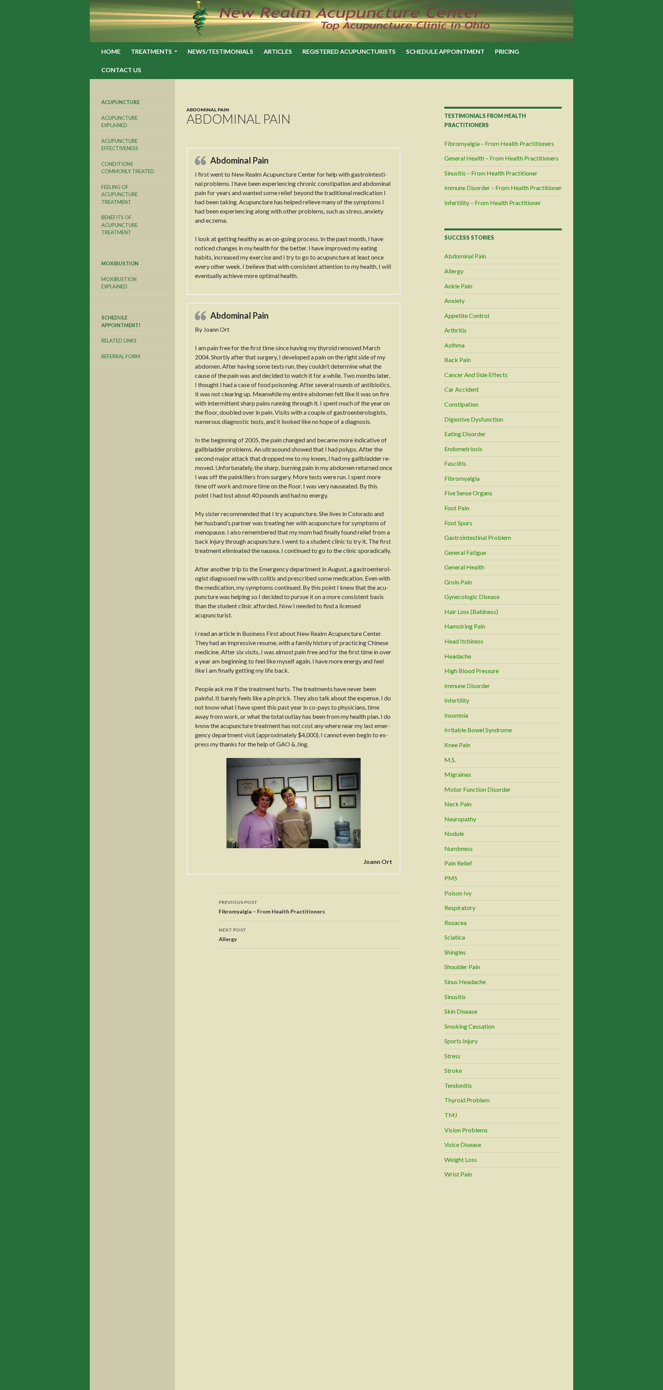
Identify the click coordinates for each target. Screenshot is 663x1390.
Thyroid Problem (467, 1100)
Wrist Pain (458, 1174)
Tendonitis (458, 1085)
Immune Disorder (467, 685)
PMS (450, 878)
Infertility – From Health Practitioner (492, 202)
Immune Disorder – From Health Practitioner (503, 187)
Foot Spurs (458, 522)
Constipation (461, 404)
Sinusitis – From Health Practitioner (491, 173)
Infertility (456, 700)
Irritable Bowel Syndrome (478, 729)
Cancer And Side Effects (476, 374)
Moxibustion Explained (119, 283)
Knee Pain (457, 744)
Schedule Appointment (445, 51)
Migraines (457, 774)
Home (110, 51)
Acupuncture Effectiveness (119, 145)
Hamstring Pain (464, 626)
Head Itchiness (463, 641)
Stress (452, 1055)
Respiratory (459, 907)
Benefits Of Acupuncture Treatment (119, 224)
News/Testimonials (220, 51)
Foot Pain (456, 507)
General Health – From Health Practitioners (501, 158)
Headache (457, 656)
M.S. (450, 759)
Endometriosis (463, 448)
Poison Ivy (458, 893)
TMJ (450, 1115)
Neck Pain (458, 804)
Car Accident (461, 389)
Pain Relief (458, 863)
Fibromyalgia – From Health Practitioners (272, 907)
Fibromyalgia (462, 478)
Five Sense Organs (468, 492)
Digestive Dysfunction (473, 419)
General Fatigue (465, 552)
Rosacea (455, 922)
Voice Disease (462, 1144)
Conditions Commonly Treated (127, 168)
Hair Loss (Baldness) (471, 611)
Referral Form (120, 356)
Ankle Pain (458, 286)
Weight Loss (460, 1159)
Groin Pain (458, 582)
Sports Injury (461, 1040)
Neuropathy (460, 818)
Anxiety (454, 300)
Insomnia (456, 715)
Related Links (119, 341)
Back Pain (457, 359)
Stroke (453, 1070)
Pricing (507, 51)
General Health (464, 567)
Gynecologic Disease (472, 596)
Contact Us (121, 69)
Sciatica (454, 937)
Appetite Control (466, 315)
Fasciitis (455, 463)
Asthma (454, 345)
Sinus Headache (465, 981)
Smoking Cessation (469, 1026)
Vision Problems (466, 1130)
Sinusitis (455, 996)
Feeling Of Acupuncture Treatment (119, 194)
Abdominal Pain (207, 110)
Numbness (458, 848)
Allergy (232, 934)
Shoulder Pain (462, 966)
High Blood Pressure (471, 670)
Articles (278, 51)
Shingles (455, 952)
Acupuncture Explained (119, 122)
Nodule (454, 833)
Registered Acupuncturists (349, 51)
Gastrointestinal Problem (477, 537)
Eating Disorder (465, 433)
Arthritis (455, 330)
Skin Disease (460, 1011)
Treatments (151, 51)
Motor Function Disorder (477, 789)
